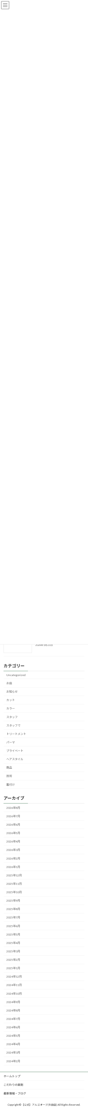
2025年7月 (13, 917)
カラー (10, 708)
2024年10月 (14, 993)
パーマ (10, 742)
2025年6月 (13, 926)
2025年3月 (13, 951)
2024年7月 (13, 1019)
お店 (9, 683)
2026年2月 (13, 858)
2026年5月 (13, 833)
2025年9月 (13, 900)
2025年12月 (14, 875)
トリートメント (16, 733)
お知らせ (12, 691)
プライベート (14, 750)
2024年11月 (14, 985)
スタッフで (13, 725)
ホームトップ (12, 1076)
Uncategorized (16, 675)
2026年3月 (13, 850)
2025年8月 (13, 909)
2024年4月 (13, 1044)
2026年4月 (13, 841)
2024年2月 (13, 1061)
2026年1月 (13, 866)
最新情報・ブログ (15, 1093)
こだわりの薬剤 (13, 1085)
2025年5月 (13, 934)
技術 (9, 776)
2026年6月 (13, 824)
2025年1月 (13, 968)
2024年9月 (13, 1002)
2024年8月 (13, 1010)
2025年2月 (13, 959)
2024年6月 (13, 1027)
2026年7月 (13, 816)
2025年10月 (14, 892)
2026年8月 (13, 807)
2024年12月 (14, 976)
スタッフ (12, 717)
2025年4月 (13, 942)
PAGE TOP (81, 1074)
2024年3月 (13, 1052)
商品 (9, 767)
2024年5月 (13, 1035)
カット (10, 700)
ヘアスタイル (14, 759)
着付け (10, 784)
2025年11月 (14, 883)
